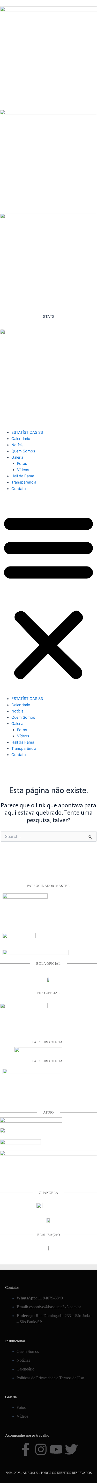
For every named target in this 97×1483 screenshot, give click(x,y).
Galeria (17, 457)
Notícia (17, 445)
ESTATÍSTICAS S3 (27, 432)
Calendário (20, 438)
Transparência (23, 482)
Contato (18, 488)
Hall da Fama (22, 476)
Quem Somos (23, 451)
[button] (48, 597)
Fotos (22, 463)
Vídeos (23, 469)
